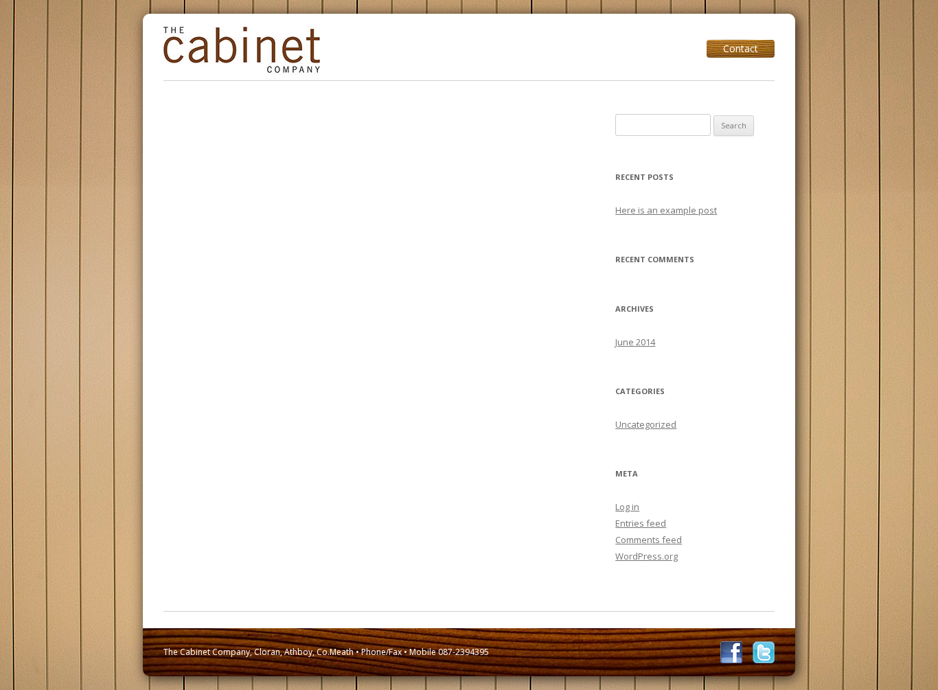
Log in (627, 507)
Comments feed (648, 539)
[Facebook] (731, 652)
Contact (740, 48)
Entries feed (640, 523)
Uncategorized (645, 424)
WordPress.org (646, 556)
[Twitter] (764, 652)
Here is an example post (666, 210)
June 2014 (635, 342)
